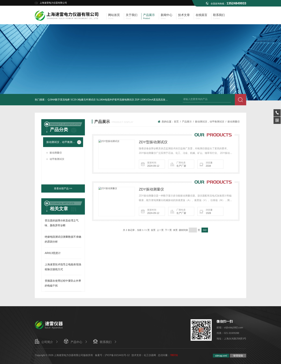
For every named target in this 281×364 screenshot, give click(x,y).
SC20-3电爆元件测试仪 (83, 99)
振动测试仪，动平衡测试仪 (60, 142)
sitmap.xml (221, 355)
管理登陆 (238, 355)
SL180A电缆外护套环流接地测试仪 (115, 99)
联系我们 (106, 342)
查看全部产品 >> (63, 188)
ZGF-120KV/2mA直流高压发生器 (152, 99)
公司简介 (47, 342)
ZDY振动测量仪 (151, 189)
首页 (176, 121)
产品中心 (76, 342)
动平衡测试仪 (57, 159)
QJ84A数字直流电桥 (59, 99)
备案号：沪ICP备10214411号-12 (112, 355)
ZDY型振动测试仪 (153, 142)
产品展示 (187, 121)
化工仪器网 (150, 355)
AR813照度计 (53, 253)
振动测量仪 (56, 152)
